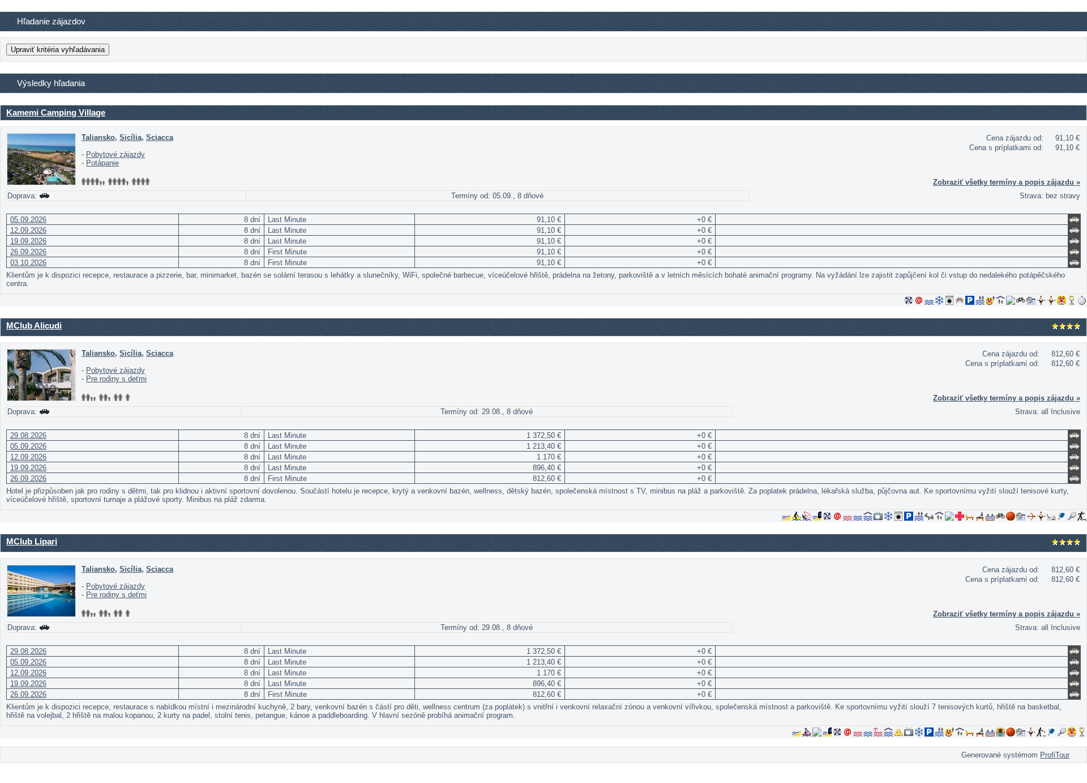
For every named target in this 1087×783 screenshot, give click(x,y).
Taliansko (98, 137)
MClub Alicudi (34, 325)
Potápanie (102, 163)
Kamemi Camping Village (55, 112)
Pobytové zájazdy (115, 154)
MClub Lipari (31, 541)
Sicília (130, 137)
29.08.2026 (28, 435)
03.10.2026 (28, 262)
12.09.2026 (28, 230)
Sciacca (159, 137)
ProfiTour (1054, 755)
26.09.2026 (28, 252)
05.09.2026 (28, 219)
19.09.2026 (28, 241)
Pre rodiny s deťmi (116, 379)
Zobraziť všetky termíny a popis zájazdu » (1006, 182)
